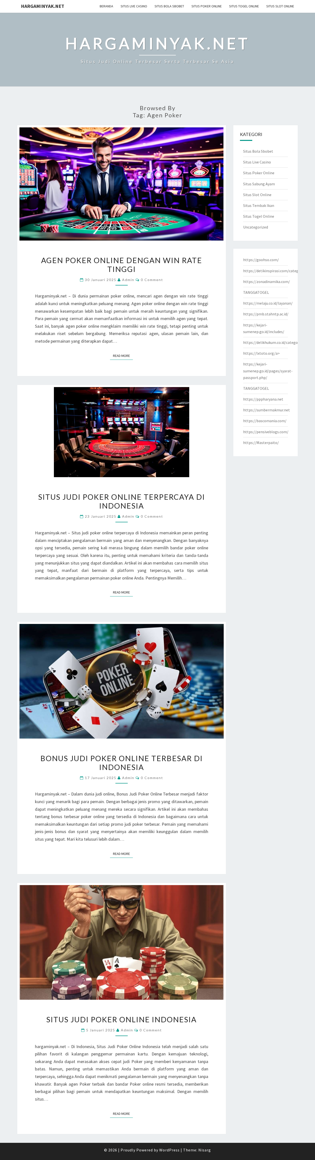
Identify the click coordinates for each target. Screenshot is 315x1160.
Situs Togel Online (244, 6)
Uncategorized (255, 227)
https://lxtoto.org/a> (261, 353)
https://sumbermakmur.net (266, 409)
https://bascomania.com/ (264, 420)
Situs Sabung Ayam (259, 183)
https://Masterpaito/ (261, 442)
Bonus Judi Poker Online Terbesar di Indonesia (121, 762)
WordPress (169, 1149)
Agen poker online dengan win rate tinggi (121, 264)
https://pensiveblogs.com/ (265, 431)
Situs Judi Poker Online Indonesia (121, 1019)
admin (128, 280)
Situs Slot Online (280, 6)
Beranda (106, 6)
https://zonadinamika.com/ (266, 281)
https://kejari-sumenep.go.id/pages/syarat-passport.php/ (268, 371)
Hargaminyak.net (42, 6)
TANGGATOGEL (256, 292)
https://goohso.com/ (261, 259)
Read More (123, 355)
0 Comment (152, 280)
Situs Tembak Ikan (258, 205)
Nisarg (204, 1149)
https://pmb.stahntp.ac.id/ (265, 313)
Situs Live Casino (134, 6)
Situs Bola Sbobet (169, 6)
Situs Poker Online (206, 6)
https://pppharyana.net (263, 399)
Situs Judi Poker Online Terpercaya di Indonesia (121, 501)
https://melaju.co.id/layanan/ (268, 303)
